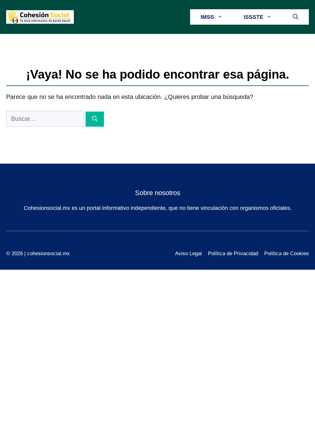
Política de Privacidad (233, 253)
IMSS (207, 17)
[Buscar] (95, 119)
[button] (295, 17)
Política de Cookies (286, 253)
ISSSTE (253, 17)
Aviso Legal (188, 253)
